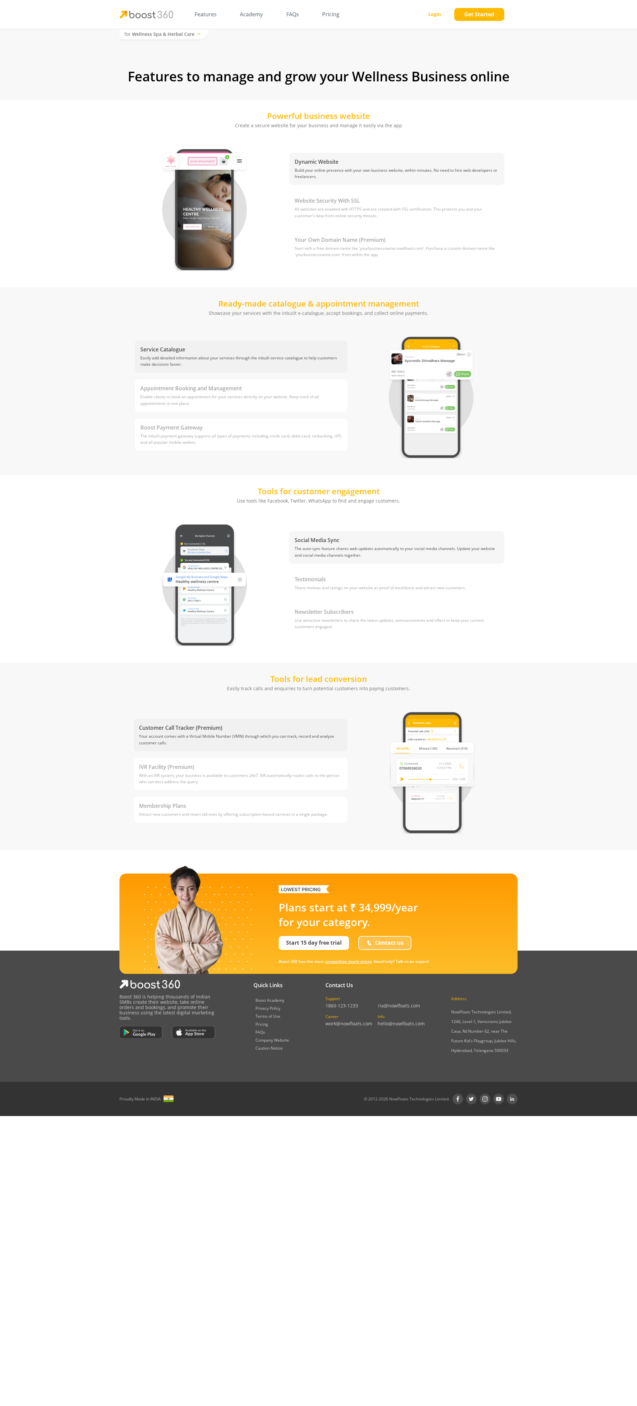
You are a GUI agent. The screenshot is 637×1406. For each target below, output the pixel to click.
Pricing (261, 1024)
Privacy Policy (267, 1008)
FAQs (260, 1032)
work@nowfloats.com (348, 1023)
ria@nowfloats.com (399, 1005)
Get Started (479, 14)
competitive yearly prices (348, 961)
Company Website (272, 1040)
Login (434, 14)
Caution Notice (269, 1048)
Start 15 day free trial (314, 942)
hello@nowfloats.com (401, 1023)
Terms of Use (267, 1016)
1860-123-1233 (341, 1005)
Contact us (389, 942)
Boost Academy (269, 1000)
